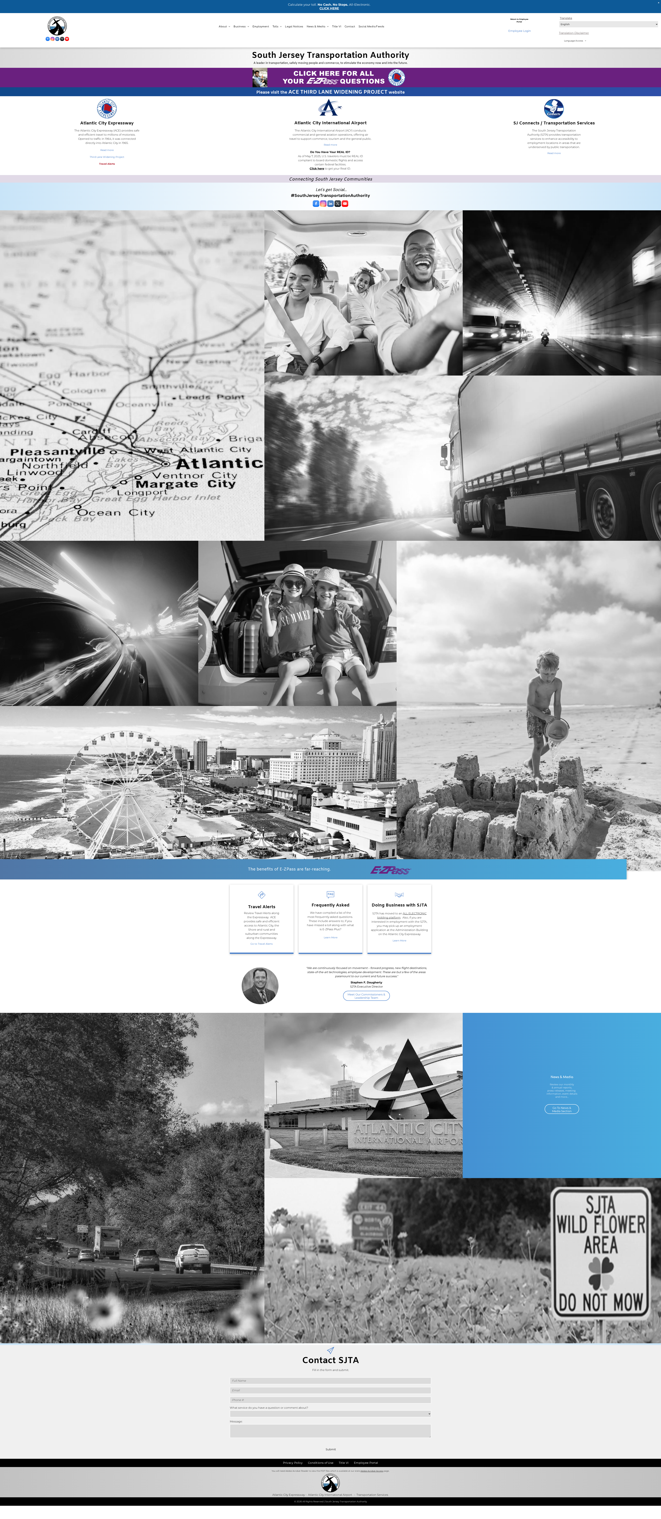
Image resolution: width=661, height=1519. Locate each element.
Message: (236, 1421)
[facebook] (48, 39)
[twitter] (62, 39)
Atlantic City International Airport (330, 1494)
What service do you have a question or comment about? (269, 1407)
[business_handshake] (399, 899)
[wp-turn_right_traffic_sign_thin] (261, 899)
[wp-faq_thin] (330, 899)
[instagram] (52, 39)
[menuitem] (224, 26)
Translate (566, 18)
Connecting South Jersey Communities (330, 179)
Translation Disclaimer (574, 33)
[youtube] (67, 39)
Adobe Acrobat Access (371, 1471)
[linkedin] (57, 39)
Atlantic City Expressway (288, 1494)
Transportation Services (372, 1494)
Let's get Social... (331, 189)
